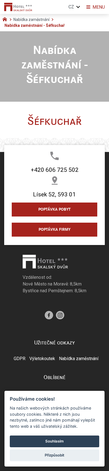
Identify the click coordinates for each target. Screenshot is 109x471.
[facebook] (48, 314)
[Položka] (6, 18)
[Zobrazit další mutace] (78, 7)
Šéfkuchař (54, 121)
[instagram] (60, 314)
